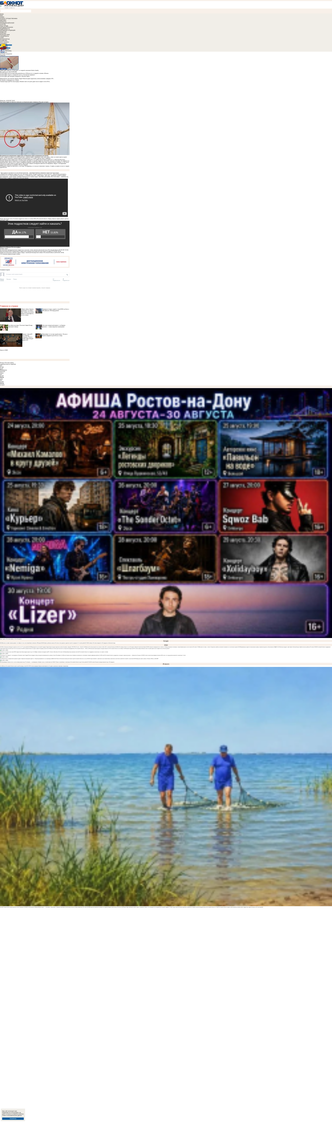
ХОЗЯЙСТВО (3, 40)
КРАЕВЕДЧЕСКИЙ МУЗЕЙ (7, 23)
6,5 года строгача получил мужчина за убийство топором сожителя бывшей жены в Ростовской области (193, 907)
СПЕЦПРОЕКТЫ (4, 36)
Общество (2, 100)
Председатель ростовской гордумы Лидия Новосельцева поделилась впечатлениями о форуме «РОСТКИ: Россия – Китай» (57, 646)
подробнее (13, 364)
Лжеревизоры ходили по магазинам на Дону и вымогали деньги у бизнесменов (257, 646)
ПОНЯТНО (13, 1118)
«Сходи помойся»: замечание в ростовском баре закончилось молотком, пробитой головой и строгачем (111, 658)
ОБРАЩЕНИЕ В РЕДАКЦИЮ (7, 30)
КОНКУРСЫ (3, 21)
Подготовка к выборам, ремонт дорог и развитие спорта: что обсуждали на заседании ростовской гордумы (146, 907)
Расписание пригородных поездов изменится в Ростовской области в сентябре (106, 648)
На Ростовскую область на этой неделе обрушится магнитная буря (131, 646)
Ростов (2, 254)
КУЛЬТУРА (3, 24)
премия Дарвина (8, 254)
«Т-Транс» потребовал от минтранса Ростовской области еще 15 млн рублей (71, 662)
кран (19, 254)
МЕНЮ (2, 14)
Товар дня (2, 55)
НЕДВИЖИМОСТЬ (5, 29)
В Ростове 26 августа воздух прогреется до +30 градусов (102, 662)
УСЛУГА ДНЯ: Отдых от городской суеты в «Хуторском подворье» (17, 74)
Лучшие (8, 279)
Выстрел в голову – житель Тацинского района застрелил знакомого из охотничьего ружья (218, 646)
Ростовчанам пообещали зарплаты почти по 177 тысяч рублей (15, 646)
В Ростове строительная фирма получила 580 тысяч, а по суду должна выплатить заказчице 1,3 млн (164, 655)
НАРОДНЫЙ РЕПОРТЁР (6, 27)
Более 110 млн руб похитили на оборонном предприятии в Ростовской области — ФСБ (68, 648)
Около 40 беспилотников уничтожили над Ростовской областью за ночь (72, 658)
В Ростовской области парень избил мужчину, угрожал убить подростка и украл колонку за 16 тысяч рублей (240, 907)
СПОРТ (2, 37)
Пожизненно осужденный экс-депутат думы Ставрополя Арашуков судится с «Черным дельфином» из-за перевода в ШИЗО (28, 658)
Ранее (15, 279)
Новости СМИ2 (4, 350)
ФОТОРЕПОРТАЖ (5, 39)
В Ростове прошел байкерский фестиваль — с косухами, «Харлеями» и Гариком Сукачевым (45, 907)
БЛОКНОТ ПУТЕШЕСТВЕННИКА (8, 18)
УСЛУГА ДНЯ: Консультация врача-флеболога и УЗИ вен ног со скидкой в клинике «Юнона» (24, 73)
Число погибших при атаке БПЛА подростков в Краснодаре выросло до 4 (17, 651)
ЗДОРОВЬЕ (3, 20)
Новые (2, 279)
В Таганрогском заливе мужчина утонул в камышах (13, 907)
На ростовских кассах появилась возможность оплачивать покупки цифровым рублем (81, 655)
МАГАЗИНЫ (8, 51)
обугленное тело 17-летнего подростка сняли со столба (18, 218)
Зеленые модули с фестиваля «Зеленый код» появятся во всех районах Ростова (297, 646)
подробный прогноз (5, 364)
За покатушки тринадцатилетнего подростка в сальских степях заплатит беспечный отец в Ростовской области (29, 250)
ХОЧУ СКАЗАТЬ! (4, 42)
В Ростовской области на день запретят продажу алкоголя (35, 648)
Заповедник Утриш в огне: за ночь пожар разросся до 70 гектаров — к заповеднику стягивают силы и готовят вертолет (27, 662)
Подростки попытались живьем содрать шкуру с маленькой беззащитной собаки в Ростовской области (27, 252)
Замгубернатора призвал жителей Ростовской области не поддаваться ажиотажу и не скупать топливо (86, 651)
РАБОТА (9, 45)
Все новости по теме (5, 72)
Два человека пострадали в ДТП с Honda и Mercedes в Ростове (49, 651)
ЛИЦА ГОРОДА (4, 26)
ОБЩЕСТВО (3, 31)
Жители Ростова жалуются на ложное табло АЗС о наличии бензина (100, 646)
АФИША (2, 17)
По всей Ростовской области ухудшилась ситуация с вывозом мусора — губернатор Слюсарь (121, 655)
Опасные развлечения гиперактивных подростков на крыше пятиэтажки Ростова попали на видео (25, 251)
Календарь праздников (6, 54)
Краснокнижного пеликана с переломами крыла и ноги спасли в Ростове (181, 646)
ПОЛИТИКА (3, 33)
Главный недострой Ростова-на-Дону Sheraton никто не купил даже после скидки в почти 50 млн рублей (147, 648)
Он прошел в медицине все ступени (155, 646)
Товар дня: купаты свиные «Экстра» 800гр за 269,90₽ (147, 658)
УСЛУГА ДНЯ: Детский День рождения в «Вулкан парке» (15, 76)
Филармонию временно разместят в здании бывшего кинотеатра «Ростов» (105, 907)
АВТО (1, 15)
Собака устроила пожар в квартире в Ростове (77, 907)
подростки (15, 254)
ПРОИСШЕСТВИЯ (5, 34)
